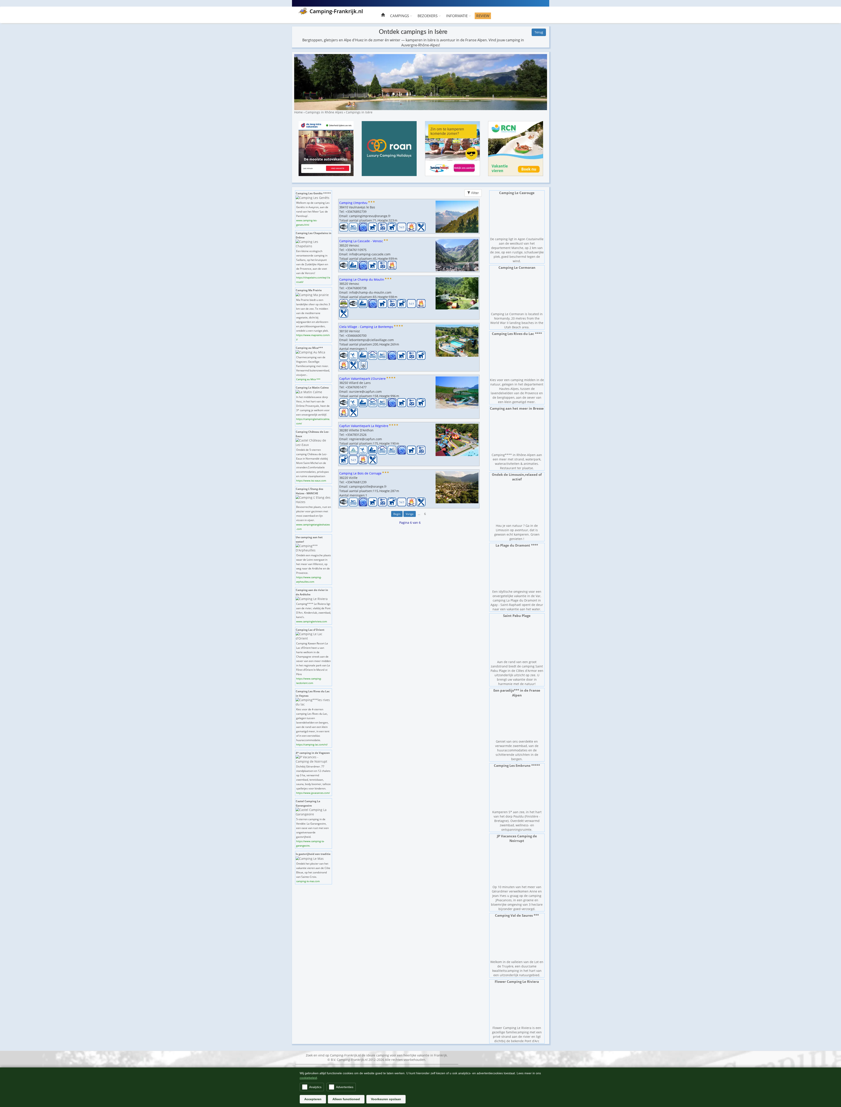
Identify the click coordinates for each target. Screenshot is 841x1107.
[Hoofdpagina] (382, 15)
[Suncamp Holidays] (452, 148)
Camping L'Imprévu (353, 203)
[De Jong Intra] (326, 148)
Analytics (315, 1087)
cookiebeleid (308, 1078)
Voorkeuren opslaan (386, 1099)
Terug (539, 32)
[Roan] (389, 148)
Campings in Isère (359, 112)
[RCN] (515, 148)
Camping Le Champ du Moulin (361, 279)
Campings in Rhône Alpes (324, 112)
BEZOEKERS (428, 15)
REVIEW (482, 15)
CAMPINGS (400, 15)
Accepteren (312, 1099)
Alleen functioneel (346, 1099)
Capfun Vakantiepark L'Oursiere (362, 378)
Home (298, 112)
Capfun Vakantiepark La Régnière (363, 426)
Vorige (409, 514)
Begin (396, 514)
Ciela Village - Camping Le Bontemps (366, 327)
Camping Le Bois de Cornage (360, 473)
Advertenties (344, 1087)
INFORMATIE (457, 15)
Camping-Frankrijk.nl (336, 11)
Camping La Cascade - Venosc (361, 241)
